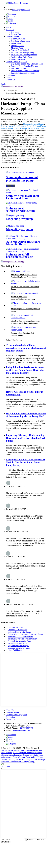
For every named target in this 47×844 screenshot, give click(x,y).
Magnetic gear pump (19, 218)
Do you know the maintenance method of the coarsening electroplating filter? (26, 415)
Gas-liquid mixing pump (20, 41)
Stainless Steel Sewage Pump (22, 52)
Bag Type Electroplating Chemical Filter (27, 64)
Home (8, 27)
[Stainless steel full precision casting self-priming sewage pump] (23, 251)
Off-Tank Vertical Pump (17, 627)
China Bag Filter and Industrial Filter (27, 753)
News (8, 77)
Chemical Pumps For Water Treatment (29, 128)
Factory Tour (16, 34)
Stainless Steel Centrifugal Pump (24, 55)
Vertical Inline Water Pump (21, 57)
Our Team (15, 32)
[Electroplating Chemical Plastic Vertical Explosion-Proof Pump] (20, 271)
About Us (10, 30)
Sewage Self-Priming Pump (22, 50)
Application (10, 75)
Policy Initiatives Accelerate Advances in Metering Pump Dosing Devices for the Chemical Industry (25, 370)
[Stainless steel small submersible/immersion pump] (24, 293)
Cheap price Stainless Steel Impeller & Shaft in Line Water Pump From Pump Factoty (25, 462)
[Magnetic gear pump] (15, 215)
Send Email (5, 766)
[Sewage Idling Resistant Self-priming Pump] (26, 330)
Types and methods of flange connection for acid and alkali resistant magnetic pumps (26, 348)
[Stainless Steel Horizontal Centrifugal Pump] (23, 192)
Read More (10, 186)
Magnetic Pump (17, 46)
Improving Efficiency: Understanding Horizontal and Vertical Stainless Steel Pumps (25, 438)
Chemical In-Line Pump (17, 630)
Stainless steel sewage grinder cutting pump (20, 211)
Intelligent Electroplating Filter (23, 73)
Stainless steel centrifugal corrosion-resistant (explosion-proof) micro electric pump (26, 323)
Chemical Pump (12, 36)
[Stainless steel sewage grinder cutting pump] (23, 205)
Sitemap (4, 750)
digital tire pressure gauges (18, 646)
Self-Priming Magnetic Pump (19, 643)
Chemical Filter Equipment (16, 61)
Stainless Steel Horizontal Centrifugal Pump (22, 197)
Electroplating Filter (19, 68)
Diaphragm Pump (18, 39)
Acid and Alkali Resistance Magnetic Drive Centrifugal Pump (23, 244)
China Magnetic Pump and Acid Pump (28, 757)
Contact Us (10, 80)
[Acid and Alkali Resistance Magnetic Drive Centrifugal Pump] (23, 238)
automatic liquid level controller (20, 636)
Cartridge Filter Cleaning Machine (24, 66)
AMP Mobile (14, 750)
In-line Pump (16, 43)
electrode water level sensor (19, 648)
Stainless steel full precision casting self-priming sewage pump (20, 257)
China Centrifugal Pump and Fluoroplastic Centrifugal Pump (23, 760)
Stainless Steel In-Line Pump (19, 632)
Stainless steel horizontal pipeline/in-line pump (22, 178)
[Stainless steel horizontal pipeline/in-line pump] (21, 172)
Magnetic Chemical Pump (33, 124)
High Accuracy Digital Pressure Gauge (16, 126)
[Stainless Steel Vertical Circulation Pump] (26, 283)
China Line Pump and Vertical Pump (15, 759)
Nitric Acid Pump (15, 650)
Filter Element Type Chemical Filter (25, 71)
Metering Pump (17, 48)
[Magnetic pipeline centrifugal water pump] (26, 305)
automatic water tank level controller (22, 639)
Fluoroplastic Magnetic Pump (19, 641)
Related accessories (18, 59)
